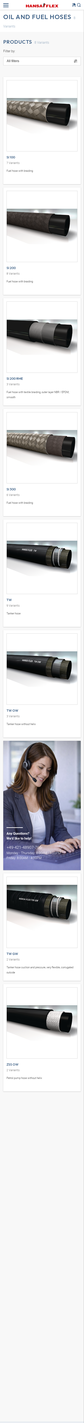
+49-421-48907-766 (24, 847)
